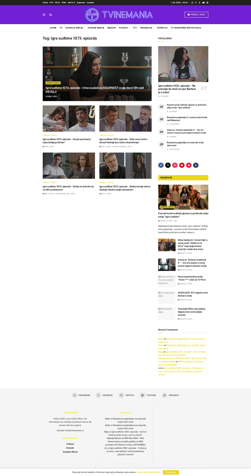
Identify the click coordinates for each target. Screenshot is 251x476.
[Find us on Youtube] (203, 2)
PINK (64, 2)
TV (61, 28)
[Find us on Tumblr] (196, 165)
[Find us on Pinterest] (207, 2)
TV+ (135, 28)
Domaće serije (74, 28)
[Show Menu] (44, 15)
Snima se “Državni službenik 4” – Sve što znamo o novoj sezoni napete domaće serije (192, 263)
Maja (160, 352)
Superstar (81, 2)
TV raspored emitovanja (186, 28)
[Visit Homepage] (118, 14)
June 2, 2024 (52, 96)
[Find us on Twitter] (199, 2)
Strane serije (96, 28)
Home (45, 2)
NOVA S (71, 2)
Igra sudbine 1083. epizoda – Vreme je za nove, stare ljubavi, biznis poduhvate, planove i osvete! (180, 371)
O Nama (70, 444)
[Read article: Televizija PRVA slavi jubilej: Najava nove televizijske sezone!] (167, 313)
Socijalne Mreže (70, 452)
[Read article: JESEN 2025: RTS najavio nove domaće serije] (167, 297)
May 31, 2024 (106, 194)
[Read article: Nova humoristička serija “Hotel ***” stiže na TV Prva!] (167, 281)
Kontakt (90, 2)
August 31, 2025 (166, 221)
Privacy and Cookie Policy (148, 472)
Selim (160, 345)
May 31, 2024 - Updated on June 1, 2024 (116, 147)
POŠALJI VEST (197, 15)
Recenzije (146, 28)
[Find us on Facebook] (195, 2)
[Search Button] (50, 14)
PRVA (57, 2)
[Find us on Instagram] (192, 2)
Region (111, 28)
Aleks (160, 339)
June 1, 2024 (49, 147)
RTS (51, 2)
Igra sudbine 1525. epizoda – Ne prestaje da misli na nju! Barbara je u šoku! (177, 89)
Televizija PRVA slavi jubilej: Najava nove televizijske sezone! (192, 312)
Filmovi (123, 28)
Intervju (162, 28)
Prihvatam (171, 472)
